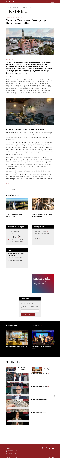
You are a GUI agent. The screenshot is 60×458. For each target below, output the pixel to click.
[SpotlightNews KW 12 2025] (43, 370)
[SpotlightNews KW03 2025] (30, 405)
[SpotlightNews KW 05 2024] (30, 379)
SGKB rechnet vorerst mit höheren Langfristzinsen (16, 240)
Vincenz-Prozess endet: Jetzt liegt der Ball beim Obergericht (17, 231)
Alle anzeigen (36, 325)
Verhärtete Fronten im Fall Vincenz (42, 237)
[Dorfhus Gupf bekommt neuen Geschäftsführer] (43, 208)
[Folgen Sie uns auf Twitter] (43, 448)
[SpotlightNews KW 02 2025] (30, 418)
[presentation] (5, 342)
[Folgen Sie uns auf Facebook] (46, 448)
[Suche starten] (42, 1)
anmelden (28, 314)
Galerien (11, 325)
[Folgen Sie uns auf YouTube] (53, 448)
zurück (13, 189)
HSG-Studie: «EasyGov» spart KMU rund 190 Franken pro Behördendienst (17, 236)
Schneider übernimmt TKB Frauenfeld (42, 234)
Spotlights (13, 362)
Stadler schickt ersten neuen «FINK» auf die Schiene (42, 230)
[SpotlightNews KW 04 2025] (30, 392)
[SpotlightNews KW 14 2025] (17, 370)
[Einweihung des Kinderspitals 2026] (43, 341)
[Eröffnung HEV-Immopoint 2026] (17, 341)
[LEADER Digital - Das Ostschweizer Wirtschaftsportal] (11, 2)
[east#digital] (43, 283)
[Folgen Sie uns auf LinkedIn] (49, 448)
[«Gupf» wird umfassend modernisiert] (17, 208)
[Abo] (17, 258)
